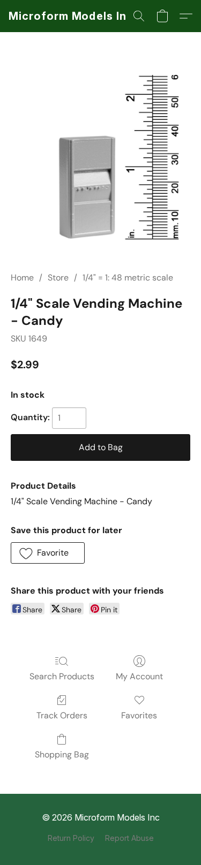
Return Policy (71, 838)
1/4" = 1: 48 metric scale (128, 277)
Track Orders (61, 715)
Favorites (139, 715)
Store (58, 277)
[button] (73, 16)
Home (22, 277)
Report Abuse (129, 838)
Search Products (61, 676)
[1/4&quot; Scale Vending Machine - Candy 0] (100, 164)
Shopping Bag (62, 754)
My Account (139, 676)
